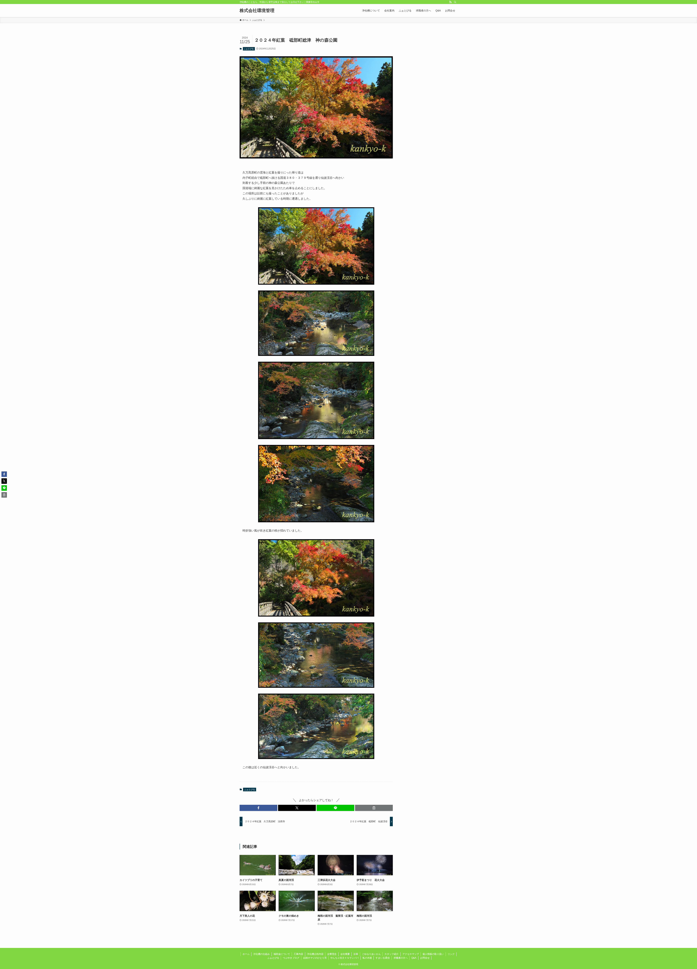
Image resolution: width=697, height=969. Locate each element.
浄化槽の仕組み (261, 954)
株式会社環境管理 (257, 10)
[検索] (455, 2)
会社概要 (345, 954)
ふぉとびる (249, 49)
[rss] (450, 2)
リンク (451, 954)
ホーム (246, 954)
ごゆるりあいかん (371, 954)
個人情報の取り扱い (433, 954)
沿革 (355, 954)
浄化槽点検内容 (315, 954)
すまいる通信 (383, 957)
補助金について (282, 954)
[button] (258, 808)
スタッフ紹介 (391, 954)
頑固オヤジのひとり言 (315, 957)
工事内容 (298, 954)
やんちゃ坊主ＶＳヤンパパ (344, 957)
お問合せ (425, 957)
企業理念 (332, 954)
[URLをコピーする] (374, 808)
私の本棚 (367, 957)
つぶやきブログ (291, 957)
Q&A (413, 957)
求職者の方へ (401, 957)
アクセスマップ (410, 954)
